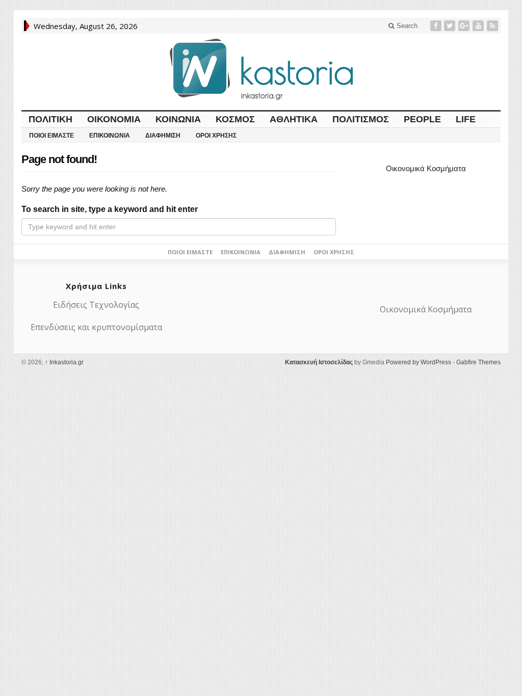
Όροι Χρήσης (216, 135)
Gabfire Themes (478, 362)
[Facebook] (437, 26)
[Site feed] (493, 26)
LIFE (466, 119)
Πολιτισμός (360, 119)
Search (406, 26)
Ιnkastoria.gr (64, 362)
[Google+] (465, 26)
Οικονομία (114, 119)
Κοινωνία (178, 119)
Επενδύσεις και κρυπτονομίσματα (96, 327)
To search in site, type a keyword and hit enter (109, 209)
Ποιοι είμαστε (51, 135)
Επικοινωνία (109, 135)
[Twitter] (450, 26)
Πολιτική (50, 119)
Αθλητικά (294, 119)
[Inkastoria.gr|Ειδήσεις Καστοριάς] (261, 69)
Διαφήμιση (162, 135)
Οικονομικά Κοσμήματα (426, 168)
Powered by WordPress (418, 362)
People (422, 119)
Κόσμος (235, 119)
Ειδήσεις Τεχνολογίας (96, 304)
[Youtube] (479, 26)
